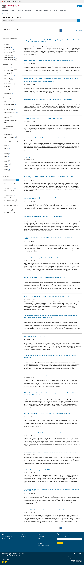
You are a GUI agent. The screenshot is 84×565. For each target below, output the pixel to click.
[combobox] (70, 6)
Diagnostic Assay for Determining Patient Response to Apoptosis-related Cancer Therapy (48, 138)
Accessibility (41, 536)
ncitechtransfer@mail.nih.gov (67, 556)
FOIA (39, 538)
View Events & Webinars (7, 538)
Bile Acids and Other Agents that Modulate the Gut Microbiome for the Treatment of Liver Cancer (50, 452)
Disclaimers (41, 543)
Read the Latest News (7, 536)
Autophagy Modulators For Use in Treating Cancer (37, 157)
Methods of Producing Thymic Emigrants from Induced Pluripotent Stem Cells (45, 277)
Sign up (59, 543)
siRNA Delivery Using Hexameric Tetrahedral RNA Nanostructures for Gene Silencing (46, 296)
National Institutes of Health (76, 560)
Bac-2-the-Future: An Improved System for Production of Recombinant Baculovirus (47, 510)
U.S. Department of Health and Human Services (72, 558)
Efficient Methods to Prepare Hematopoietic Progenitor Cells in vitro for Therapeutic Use (48, 99)
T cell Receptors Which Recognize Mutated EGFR (37, 470)
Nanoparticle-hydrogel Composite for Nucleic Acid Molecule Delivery (42, 258)
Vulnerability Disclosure (43, 545)
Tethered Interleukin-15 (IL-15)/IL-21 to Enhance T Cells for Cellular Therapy (44, 433)
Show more (5, 172)
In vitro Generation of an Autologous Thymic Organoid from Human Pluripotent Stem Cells (48, 60)
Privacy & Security (42, 541)
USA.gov (80, 563)
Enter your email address (62, 537)
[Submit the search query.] (78, 20)
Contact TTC (23, 536)
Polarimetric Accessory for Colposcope (34, 336)
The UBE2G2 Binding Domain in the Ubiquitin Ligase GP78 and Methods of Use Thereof (47, 413)
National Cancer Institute (77, 561)
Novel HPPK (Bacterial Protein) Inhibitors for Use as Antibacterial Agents (43, 118)
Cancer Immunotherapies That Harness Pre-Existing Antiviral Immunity (43, 216)
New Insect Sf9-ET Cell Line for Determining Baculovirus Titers (40, 375)
